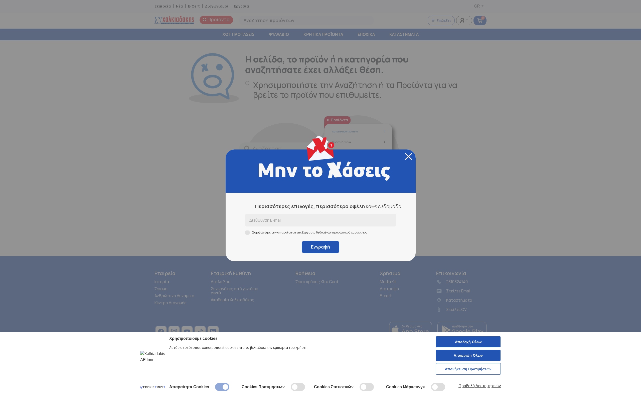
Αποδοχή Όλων (468, 342)
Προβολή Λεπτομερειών (479, 386)
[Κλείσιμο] (408, 156)
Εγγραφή (320, 247)
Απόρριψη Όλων (468, 355)
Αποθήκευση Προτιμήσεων (468, 369)
